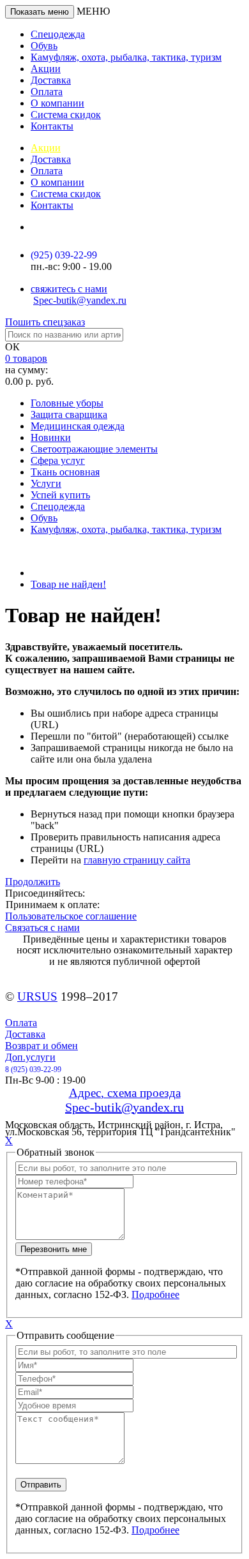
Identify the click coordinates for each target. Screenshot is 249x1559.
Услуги (46, 483)
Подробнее (155, 1294)
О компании (57, 103)
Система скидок (66, 114)
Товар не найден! (68, 584)
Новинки (51, 437)
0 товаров (26, 358)
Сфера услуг (58, 460)
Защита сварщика (69, 414)
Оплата (47, 91)
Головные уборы (67, 403)
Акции (46, 68)
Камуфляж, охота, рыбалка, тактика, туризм (126, 57)
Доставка (51, 80)
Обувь (44, 45)
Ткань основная (65, 471)
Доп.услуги (30, 1057)
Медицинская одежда (77, 426)
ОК (12, 346)
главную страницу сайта (137, 859)
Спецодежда (58, 34)
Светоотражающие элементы (94, 449)
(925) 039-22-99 (64, 255)
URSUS (37, 996)
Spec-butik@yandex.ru (79, 300)
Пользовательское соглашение (71, 916)
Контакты (52, 126)
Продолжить (32, 881)
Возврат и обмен (41, 1045)
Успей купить (60, 494)
